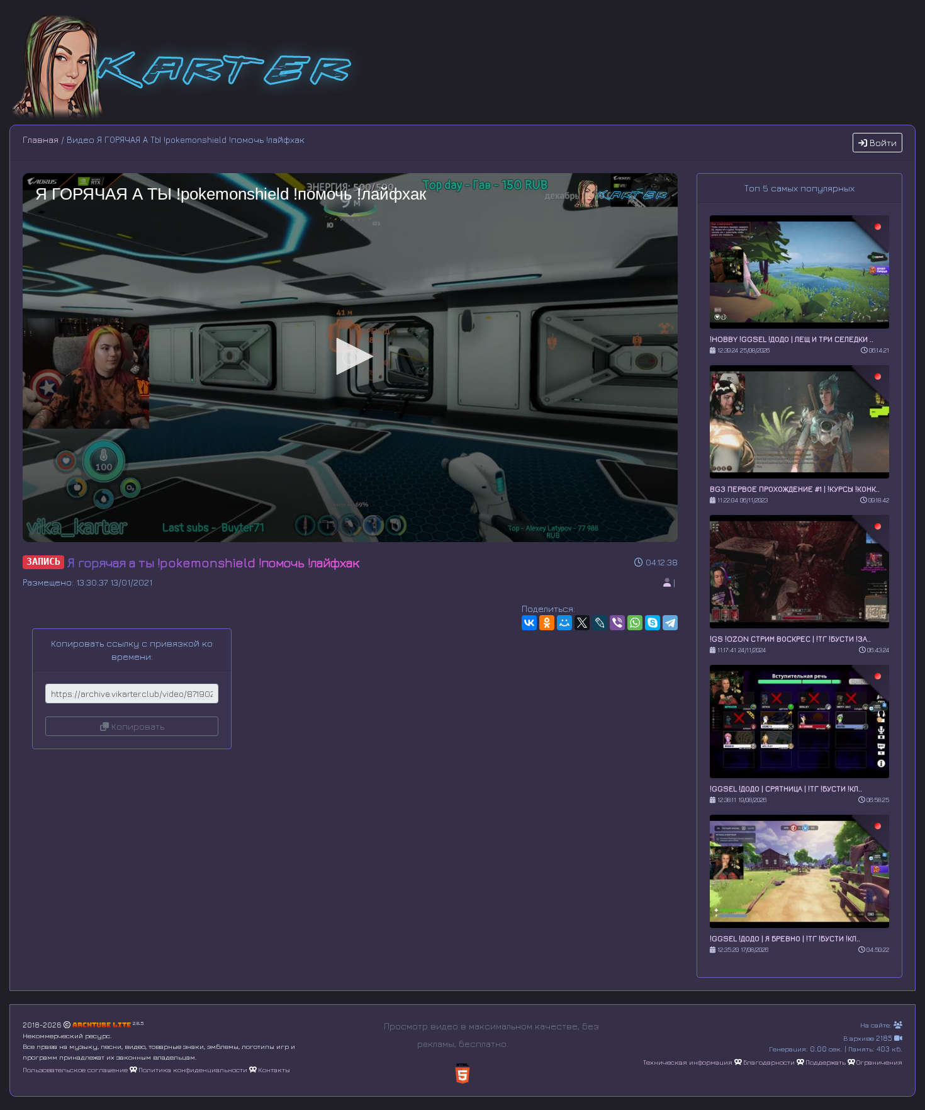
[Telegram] (670, 622)
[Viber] (617, 622)
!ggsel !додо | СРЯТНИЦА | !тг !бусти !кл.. (786, 788)
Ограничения (879, 1062)
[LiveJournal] (599, 622)
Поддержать (825, 1062)
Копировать (136, 726)
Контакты (274, 1069)
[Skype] (652, 622)
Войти (882, 142)
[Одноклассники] (546, 622)
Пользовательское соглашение (75, 1069)
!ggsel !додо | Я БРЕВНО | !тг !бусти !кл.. (785, 938)
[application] (350, 357)
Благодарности (769, 1062)
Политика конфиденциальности (192, 1069)
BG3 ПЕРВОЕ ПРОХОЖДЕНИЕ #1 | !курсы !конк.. (795, 489)
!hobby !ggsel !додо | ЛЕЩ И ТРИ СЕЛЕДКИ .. (791, 339)
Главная (41, 139)
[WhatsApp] (634, 622)
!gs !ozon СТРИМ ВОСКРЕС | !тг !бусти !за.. (790, 638)
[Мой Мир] (564, 622)
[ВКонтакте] (529, 622)
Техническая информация (687, 1062)
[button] (350, 356)
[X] (582, 622)
